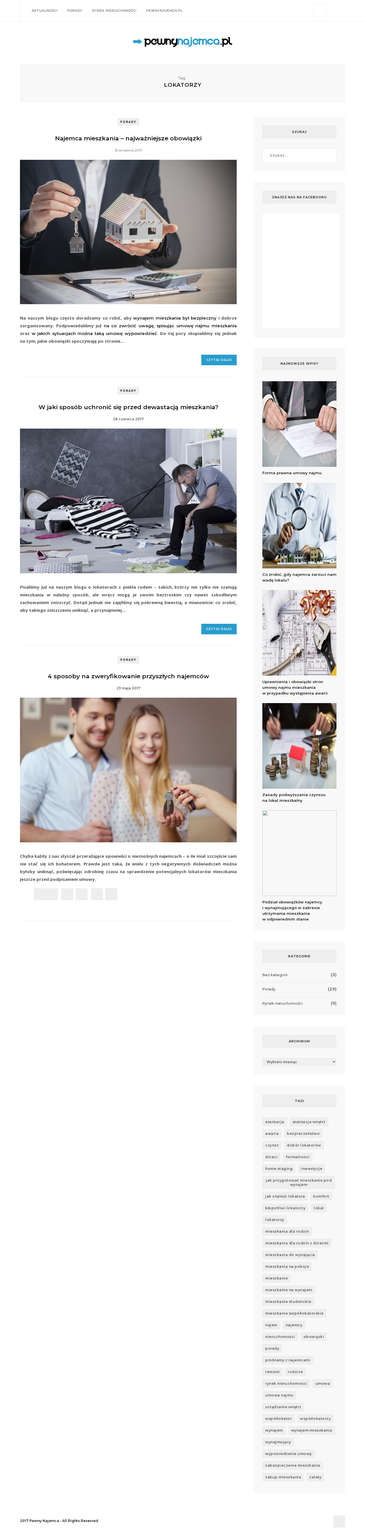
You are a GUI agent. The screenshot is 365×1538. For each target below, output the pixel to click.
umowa (322, 1383)
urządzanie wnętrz (283, 1407)
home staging (279, 1168)
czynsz (272, 1145)
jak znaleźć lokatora (285, 1196)
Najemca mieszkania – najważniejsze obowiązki (128, 138)
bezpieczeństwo (303, 1133)
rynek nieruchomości (286, 1383)
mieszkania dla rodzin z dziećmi (297, 1243)
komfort (321, 1196)
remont (272, 1372)
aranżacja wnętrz (309, 1122)
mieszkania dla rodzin (287, 1231)
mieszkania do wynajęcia (290, 1255)
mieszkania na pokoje (287, 1266)
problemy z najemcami (287, 1360)
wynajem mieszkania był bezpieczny (174, 318)
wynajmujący (278, 1442)
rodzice (295, 1372)
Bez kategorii (274, 974)
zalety (315, 1477)
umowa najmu (279, 1395)
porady (272, 1348)
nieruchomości (280, 1337)
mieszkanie (276, 1278)
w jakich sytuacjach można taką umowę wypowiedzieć (94, 333)
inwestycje (311, 1168)
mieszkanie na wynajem (288, 1290)
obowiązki (313, 1337)
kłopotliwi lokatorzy (285, 1208)
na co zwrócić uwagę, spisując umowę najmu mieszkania (170, 325)
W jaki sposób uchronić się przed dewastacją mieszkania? (128, 407)
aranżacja (274, 1122)
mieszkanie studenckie (288, 1301)
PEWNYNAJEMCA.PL (164, 11)
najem (271, 1325)
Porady (74, 11)
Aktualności (45, 11)
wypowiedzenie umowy (288, 1454)
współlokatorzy (315, 1418)
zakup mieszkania (283, 1477)
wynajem (274, 1430)
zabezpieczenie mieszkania (292, 1465)
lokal (319, 1208)
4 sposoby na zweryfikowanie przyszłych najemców (128, 676)
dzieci (271, 1157)
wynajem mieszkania (311, 1430)
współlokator (278, 1418)
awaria (272, 1133)
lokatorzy (274, 1220)
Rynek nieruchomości (114, 11)
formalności (298, 1157)
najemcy (294, 1325)
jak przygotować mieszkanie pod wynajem (299, 1182)
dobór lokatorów (304, 1145)
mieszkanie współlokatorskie (294, 1313)
